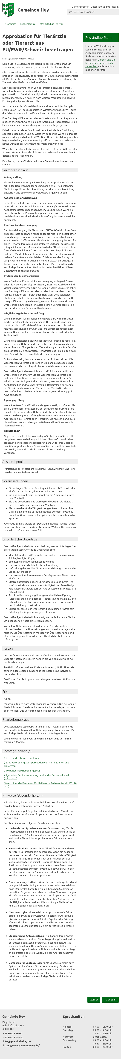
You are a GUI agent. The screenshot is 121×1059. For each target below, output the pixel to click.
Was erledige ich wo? (51, 23)
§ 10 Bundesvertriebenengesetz (22, 770)
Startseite (10, 23)
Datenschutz (98, 6)
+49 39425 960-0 (12, 1033)
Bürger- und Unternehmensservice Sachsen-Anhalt (100, 63)
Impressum (112, 6)
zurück (94, 999)
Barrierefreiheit (80, 6)
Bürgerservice (28, 23)
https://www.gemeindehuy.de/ (21, 1045)
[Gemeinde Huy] (30, 1030)
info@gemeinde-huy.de (16, 1041)
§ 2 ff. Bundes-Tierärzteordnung (22, 757)
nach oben (110, 999)
